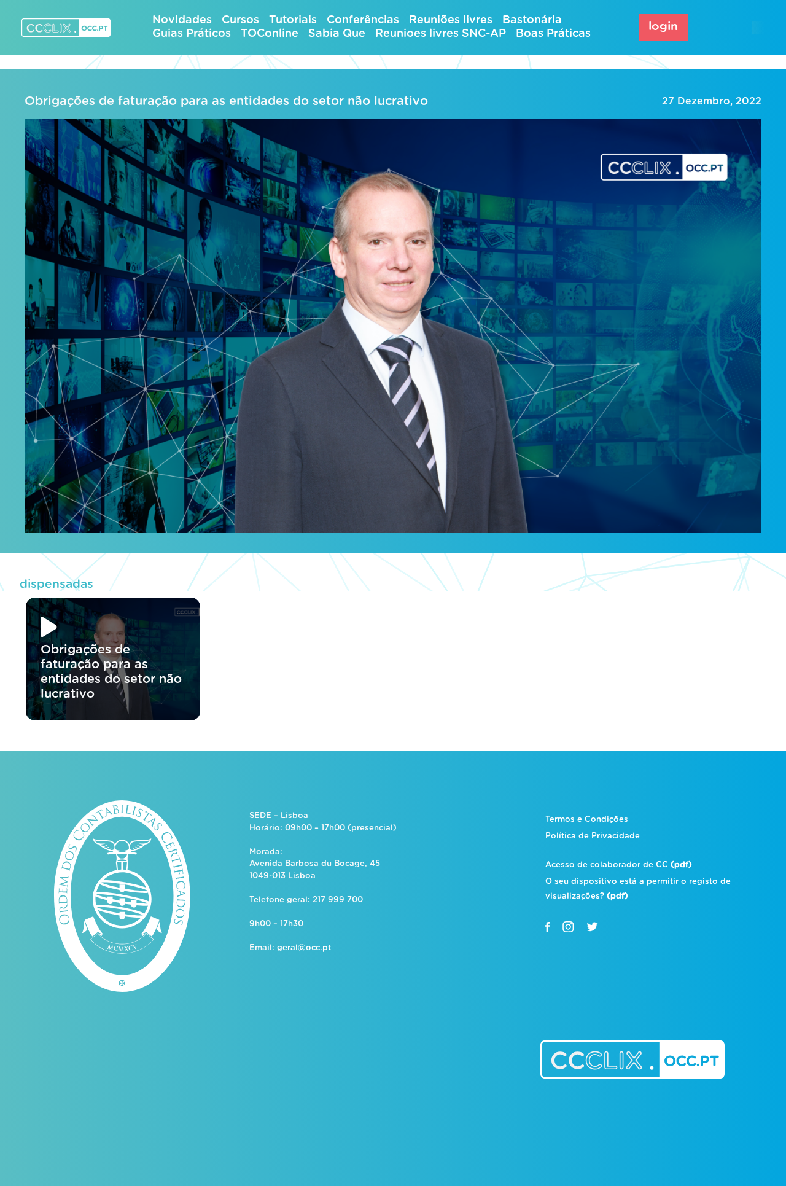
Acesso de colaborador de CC (618, 865)
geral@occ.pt (304, 948)
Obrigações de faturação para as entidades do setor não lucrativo (226, 101)
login (663, 27)
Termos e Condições (586, 820)
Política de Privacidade (592, 836)
